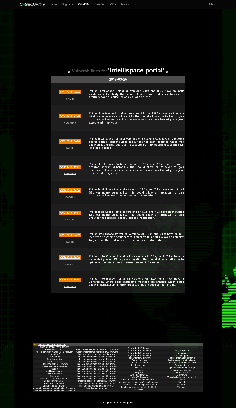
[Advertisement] (118, 35)
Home (54, 4)
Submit (212, 4)
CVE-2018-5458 (70, 257)
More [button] (124, 4)
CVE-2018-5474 (70, 92)
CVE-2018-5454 (70, 279)
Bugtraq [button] (66, 4)
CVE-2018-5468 (70, 166)
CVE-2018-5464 (70, 212)
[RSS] (69, 72)
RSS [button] (112, 4)
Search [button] (99, 4)
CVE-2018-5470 (70, 141)
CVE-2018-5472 (70, 115)
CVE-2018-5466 (70, 190)
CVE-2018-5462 (70, 235)
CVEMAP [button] (83, 4)
